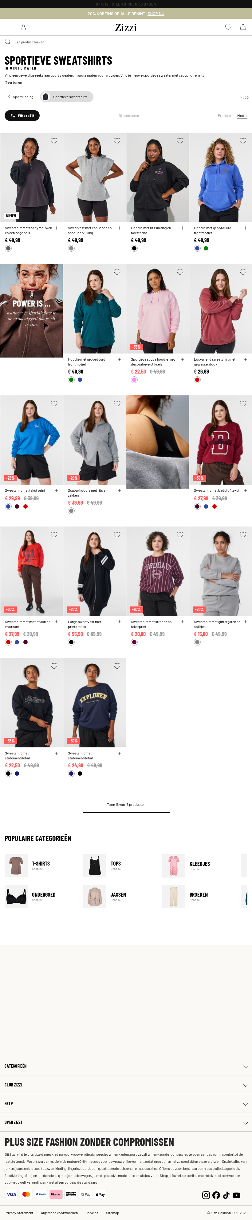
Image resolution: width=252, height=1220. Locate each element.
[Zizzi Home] (126, 26)
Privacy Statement (19, 1212)
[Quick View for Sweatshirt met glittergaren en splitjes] (245, 621)
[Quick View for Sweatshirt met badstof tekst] (245, 490)
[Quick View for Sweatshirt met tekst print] (56, 490)
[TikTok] (226, 1194)
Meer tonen (13, 82)
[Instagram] (206, 1194)
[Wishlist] (54, 141)
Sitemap (112, 1212)
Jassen (118, 896)
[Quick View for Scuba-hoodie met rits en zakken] (119, 490)
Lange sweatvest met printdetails (84, 624)
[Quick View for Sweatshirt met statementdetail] (56, 753)
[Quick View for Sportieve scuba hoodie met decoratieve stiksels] (182, 359)
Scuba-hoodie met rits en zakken (87, 493)
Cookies (91, 1212)
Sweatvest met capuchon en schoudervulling (90, 230)
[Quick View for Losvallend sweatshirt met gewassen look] (245, 359)
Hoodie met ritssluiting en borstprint (151, 230)
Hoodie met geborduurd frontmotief (212, 230)
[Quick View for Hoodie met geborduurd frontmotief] (245, 228)
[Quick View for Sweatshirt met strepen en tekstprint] (182, 621)
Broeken (197, 896)
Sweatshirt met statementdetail (17, 755)
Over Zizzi (13, 1122)
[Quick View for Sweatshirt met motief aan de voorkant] (56, 621)
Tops (118, 865)
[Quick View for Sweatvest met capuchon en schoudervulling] (119, 228)
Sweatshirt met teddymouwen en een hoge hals (28, 230)
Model (242, 115)
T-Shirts (40, 865)
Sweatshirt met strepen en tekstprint (151, 624)
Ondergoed (40, 896)
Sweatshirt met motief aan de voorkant (27, 624)
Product (224, 115)
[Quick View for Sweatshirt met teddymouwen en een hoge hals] (56, 228)
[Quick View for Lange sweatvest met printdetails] (119, 621)
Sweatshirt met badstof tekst (216, 490)
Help (9, 1103)
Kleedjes (197, 865)
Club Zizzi (13, 1084)
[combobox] (126, 42)
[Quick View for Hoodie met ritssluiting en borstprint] (182, 228)
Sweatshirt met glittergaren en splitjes (217, 624)
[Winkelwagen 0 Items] (243, 27)
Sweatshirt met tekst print (25, 490)
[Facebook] (216, 1194)
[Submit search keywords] (8, 42)
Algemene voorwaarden (59, 1212)
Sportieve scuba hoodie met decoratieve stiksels (153, 361)
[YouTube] (236, 1194)
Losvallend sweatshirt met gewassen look (214, 361)
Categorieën (15, 1066)
